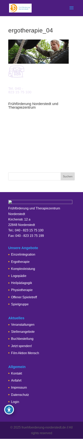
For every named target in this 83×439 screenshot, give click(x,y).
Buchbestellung (22, 338)
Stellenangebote (23, 331)
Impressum (19, 387)
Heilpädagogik (21, 283)
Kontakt (16, 373)
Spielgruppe (20, 304)
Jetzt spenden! (21, 346)
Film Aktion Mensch (25, 353)
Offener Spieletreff (24, 297)
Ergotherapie (20, 261)
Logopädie (18, 276)
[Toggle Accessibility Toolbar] (9, 409)
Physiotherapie (22, 290)
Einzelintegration (23, 254)
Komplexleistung (23, 268)
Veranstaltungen (22, 324)
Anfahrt (16, 380)
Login (15, 402)
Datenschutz (20, 394)
